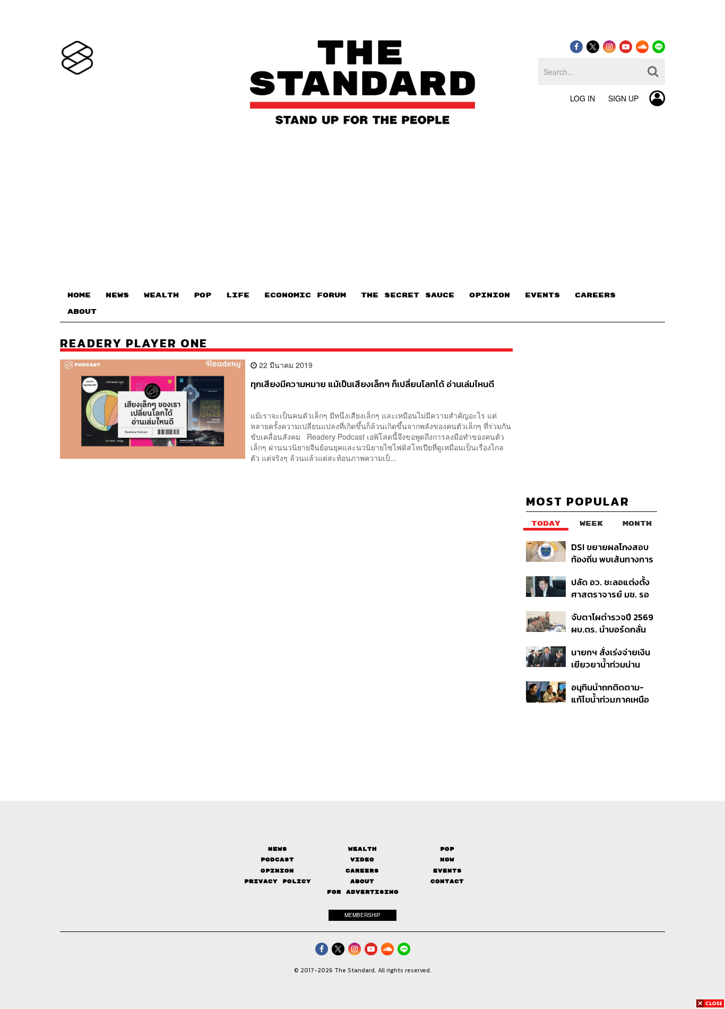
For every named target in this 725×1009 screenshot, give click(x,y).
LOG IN (582, 98)
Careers (362, 871)
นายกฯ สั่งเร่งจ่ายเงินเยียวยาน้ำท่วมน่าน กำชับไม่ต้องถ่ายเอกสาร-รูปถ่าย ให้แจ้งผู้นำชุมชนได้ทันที (613, 658)
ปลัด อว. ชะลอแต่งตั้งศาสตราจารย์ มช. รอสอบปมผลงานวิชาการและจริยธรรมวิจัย (611, 588)
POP (202, 295)
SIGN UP (623, 98)
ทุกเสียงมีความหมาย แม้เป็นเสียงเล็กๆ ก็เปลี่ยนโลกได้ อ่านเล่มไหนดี (372, 384)
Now (447, 859)
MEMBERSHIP (362, 915)
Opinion (277, 871)
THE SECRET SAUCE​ (407, 295)
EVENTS (542, 295)
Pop (447, 849)
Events (447, 871)
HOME (79, 295)
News (277, 849)
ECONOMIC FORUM (305, 295)
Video (362, 859)
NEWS (117, 295)
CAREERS (595, 295)
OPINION (489, 295)
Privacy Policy (277, 881)
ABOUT (82, 311)
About (362, 881)
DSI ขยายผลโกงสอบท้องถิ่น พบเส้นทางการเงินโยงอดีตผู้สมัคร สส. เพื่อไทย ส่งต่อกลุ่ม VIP (613, 553)
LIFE (237, 295)
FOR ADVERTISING (363, 892)
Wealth (362, 849)
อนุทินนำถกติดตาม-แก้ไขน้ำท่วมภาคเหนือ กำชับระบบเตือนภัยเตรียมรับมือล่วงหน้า (610, 693)
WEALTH (161, 295)
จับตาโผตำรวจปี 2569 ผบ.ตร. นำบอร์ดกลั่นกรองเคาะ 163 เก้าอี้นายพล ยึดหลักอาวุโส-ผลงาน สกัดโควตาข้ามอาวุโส (613, 623)
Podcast (277, 859)
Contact (447, 881)
